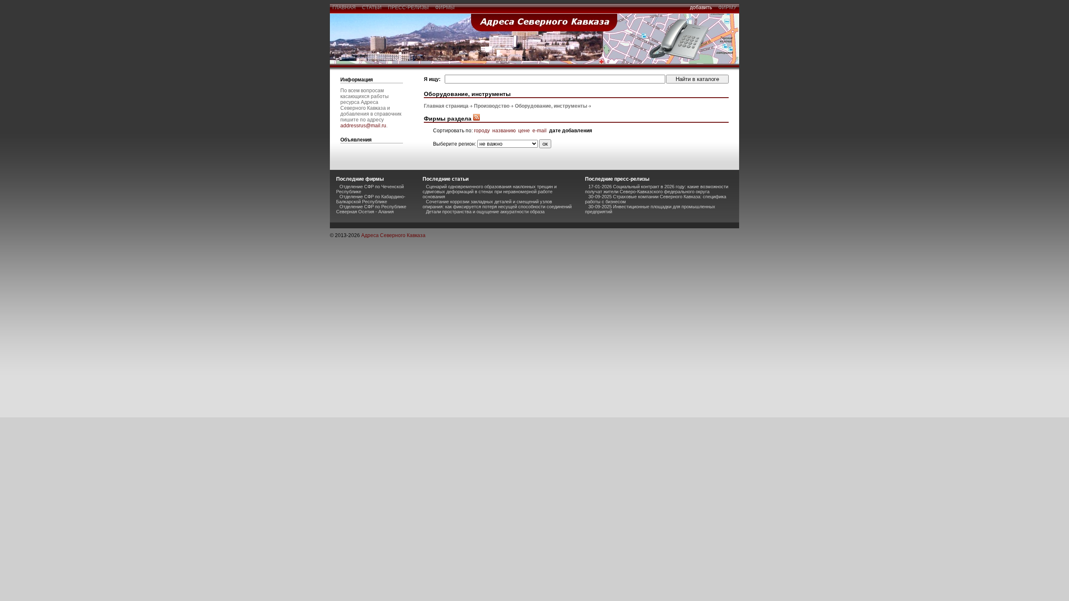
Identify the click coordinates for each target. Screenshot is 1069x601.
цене (524, 131)
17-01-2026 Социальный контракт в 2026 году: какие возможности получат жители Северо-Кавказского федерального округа (656, 189)
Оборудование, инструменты (551, 106)
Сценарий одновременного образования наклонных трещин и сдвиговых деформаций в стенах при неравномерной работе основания (490, 191)
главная (344, 7)
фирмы (445, 7)
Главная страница (446, 106)
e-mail (539, 131)
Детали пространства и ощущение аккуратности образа (485, 211)
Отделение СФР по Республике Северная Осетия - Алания (371, 209)
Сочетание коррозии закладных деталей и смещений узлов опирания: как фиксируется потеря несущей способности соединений (497, 204)
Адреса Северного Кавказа (393, 235)
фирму (727, 7)
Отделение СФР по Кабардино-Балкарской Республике (370, 199)
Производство (491, 106)
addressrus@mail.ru (363, 126)
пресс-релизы (408, 7)
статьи (372, 7)
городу (482, 131)
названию (504, 131)
